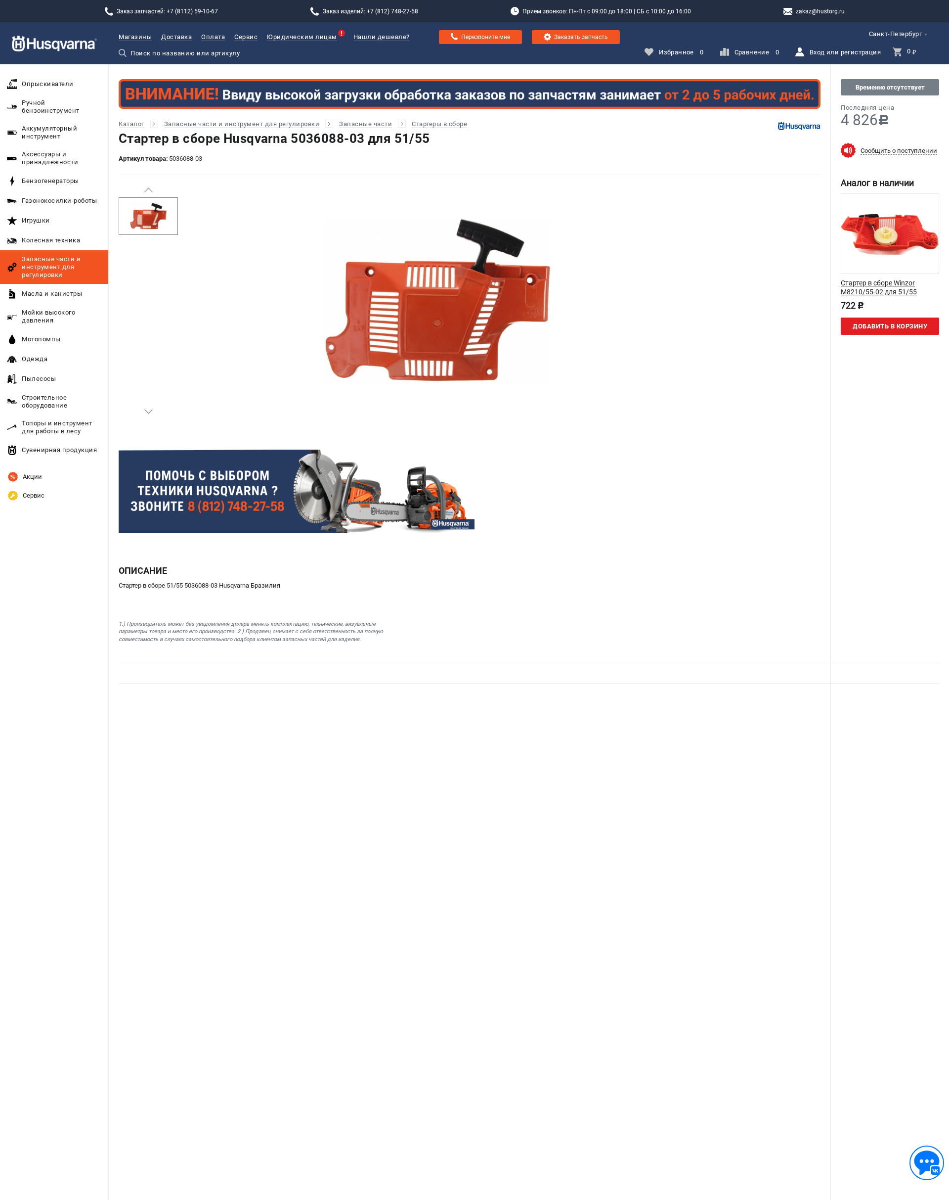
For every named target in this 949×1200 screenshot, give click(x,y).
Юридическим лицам (302, 37)
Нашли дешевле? (381, 37)
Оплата (213, 37)
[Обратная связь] (926, 1163)
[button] (148, 189)
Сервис (246, 37)
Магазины (135, 37)
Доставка (176, 37)
